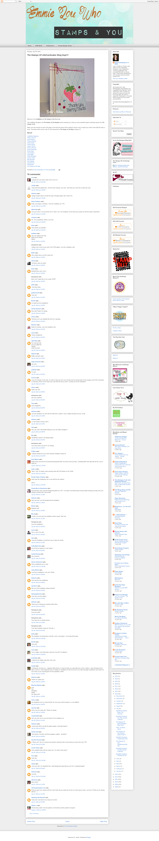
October (118, 701)
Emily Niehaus (31, 139)
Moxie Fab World (120, 616)
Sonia (33, 650)
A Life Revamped (120, 649)
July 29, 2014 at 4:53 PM (38, 590)
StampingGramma (36, 594)
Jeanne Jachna (31, 146)
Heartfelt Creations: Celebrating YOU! (122, 737)
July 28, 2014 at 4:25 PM (38, 321)
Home (29, 45)
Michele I (34, 325)
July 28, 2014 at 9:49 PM (38, 448)
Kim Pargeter (30, 161)
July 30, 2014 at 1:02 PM (38, 662)
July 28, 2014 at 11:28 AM (38, 190)
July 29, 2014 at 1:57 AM (38, 518)
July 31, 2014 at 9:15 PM (38, 802)
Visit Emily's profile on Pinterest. (122, 112)
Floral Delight (118, 573)
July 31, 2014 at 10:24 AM (38, 776)
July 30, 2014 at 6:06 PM (38, 736)
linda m (33, 469)
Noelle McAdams (31, 156)
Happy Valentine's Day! (121, 534)
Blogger (89, 837)
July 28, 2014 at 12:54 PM (38, 230)
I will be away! (118, 651)
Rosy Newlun (35, 459)
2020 (116, 678)
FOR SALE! (38, 45)
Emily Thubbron (36, 201)
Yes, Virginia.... (119, 453)
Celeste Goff (34, 732)
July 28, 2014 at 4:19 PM (38, 313)
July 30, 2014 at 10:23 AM (38, 646)
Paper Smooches (120, 498)
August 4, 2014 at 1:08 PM (38, 810)
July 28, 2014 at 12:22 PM (38, 214)
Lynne (33, 332)
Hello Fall (117, 579)
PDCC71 (115, 358)
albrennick (34, 780)
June (118, 758)
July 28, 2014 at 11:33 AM (38, 198)
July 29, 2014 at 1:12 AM (38, 494)
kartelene (34, 233)
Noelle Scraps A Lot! (121, 539)
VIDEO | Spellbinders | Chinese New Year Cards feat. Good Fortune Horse (123, 465)
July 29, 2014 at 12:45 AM (38, 485)
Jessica (33, 316)
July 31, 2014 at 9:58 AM (38, 768)
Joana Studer (30, 143)
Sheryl (33, 261)
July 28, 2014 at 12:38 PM (38, 222)
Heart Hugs (118, 523)
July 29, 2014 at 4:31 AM (38, 542)
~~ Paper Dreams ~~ (121, 514)
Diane (33, 225)
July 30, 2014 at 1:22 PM (38, 673)
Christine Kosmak (36, 740)
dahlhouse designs (121, 436)
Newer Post (31, 821)
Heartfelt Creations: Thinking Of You (121, 754)
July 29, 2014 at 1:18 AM (38, 502)
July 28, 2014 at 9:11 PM (38, 424)
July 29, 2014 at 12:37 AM (38, 473)
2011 (116, 779)
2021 (116, 676)
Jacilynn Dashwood (121, 623)
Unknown (34, 193)
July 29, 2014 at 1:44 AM (38, 510)
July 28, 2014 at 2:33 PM (38, 289)
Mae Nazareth (31, 159)
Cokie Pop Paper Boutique (120, 585)
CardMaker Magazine (33, 136)
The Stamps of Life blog (33, 166)
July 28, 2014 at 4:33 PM (38, 337)
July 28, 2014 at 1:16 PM (38, 249)
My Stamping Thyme (121, 609)
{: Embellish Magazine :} (122, 665)
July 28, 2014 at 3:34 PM (38, 305)
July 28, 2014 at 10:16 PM (38, 456)
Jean (32, 538)
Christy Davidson (36, 308)
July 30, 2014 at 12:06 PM (38, 654)
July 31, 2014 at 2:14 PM (38, 784)
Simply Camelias (119, 611)
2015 (116, 691)
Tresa (32, 403)
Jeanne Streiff (31, 158)
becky (33, 634)
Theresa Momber (31, 141)
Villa (32, 427)
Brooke (33, 300)
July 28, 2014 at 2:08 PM (38, 265)
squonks (33, 708)
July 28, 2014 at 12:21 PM (38, 206)
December (119, 696)
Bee (32, 435)
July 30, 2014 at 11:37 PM (38, 752)
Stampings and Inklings (122, 554)
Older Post (103, 821)
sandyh (33, 185)
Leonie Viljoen (35, 748)
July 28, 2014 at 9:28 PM (38, 432)
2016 (116, 689)
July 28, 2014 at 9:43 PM (38, 440)
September (119, 703)
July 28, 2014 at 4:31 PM (38, 329)
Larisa (33, 530)
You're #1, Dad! (119, 604)
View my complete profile (120, 78)
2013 (116, 774)
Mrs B (33, 514)
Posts (117, 121)
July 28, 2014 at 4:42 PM (38, 358)
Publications (50, 45)
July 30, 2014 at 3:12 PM (38, 720)
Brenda (33, 642)
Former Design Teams (65, 45)
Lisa (32, 177)
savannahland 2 (120, 445)
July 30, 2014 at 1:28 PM (38, 681)
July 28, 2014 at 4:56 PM (38, 374)
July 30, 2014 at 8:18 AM (38, 622)
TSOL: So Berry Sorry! (120, 728)
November (119, 698)
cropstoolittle (35, 716)
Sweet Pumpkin (119, 549)
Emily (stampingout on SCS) (122, 63)
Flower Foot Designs (121, 594)
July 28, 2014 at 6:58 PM (38, 392)
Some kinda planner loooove (122, 566)
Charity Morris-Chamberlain (39, 488)
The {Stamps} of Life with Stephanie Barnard (123, 480)
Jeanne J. (34, 805)
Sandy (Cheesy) (35, 554)
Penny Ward (30, 151)
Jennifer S (34, 586)
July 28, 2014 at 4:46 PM (38, 366)
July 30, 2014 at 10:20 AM (38, 638)
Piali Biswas (30, 164)
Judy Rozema (31, 163)
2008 (116, 787)
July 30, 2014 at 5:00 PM (38, 728)
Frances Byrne (31, 144)
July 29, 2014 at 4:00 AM (38, 534)
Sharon (33, 387)
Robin (33, 253)
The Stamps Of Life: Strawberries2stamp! (121, 743)
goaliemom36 (35, 292)
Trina (32, 756)
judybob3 (34, 369)
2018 (116, 684)
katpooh (33, 353)
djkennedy (34, 209)
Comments (118, 124)
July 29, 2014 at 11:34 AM (38, 566)
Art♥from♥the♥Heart (121, 461)
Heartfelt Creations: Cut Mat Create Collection (121, 750)
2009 (116, 784)
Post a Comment (34, 813)
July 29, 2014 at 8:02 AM (38, 558)
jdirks (33, 284)
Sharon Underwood (36, 562)
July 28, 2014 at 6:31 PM (38, 384)
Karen (33, 268)
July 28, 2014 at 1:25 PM (38, 257)
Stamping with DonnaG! (38, 797)
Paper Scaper (119, 571)
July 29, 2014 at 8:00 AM (38, 550)
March (118, 766)
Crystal (33, 666)
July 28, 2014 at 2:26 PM (38, 273)
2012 (116, 777)
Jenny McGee (35, 570)
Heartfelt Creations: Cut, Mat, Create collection (121, 718)
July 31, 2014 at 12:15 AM (38, 760)
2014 (116, 694)
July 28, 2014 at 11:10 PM (38, 465)
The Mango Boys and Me (122, 490)
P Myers (33, 451)
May (117, 761)
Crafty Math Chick (36, 546)
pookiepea (34, 658)
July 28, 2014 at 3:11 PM (38, 297)
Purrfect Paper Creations (38, 477)
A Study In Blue (117, 330)
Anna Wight (30, 154)
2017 (116, 686)
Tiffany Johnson (31, 137)
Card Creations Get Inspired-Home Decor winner (121, 299)
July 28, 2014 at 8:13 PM (38, 416)
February (119, 768)
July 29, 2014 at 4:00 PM (38, 582)
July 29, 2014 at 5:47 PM (38, 598)
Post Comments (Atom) (71, 826)
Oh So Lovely (117, 327)
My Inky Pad (118, 643)
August (118, 706)
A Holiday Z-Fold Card (120, 644)
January (118, 771)
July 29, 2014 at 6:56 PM (38, 614)
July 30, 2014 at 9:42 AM (38, 630)
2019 (116, 681)
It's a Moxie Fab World (121, 618)
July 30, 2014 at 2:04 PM (38, 704)
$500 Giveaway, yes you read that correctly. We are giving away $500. (122, 626)
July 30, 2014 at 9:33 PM (38, 744)
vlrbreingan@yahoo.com (38, 788)
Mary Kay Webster (36, 685)
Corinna (33, 377)
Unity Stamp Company (122, 548)
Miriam (33, 506)
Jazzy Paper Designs (121, 471)
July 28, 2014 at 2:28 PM (38, 281)
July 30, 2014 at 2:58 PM (38, 712)
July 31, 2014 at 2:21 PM (38, 794)
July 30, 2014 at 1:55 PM (38, 696)
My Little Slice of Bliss (122, 603)
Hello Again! (118, 509)
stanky (33, 764)
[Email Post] (59, 169)
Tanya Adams (31, 153)
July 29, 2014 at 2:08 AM (38, 526)
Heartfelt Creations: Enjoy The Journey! (121, 712)
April (117, 763)
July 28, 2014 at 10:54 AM (38, 182)
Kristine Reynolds (32, 149)
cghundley (34, 340)
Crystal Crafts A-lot (121, 656)
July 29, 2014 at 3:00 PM (38, 574)
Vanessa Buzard (31, 147)
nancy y (33, 700)
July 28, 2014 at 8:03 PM (38, 408)
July (117, 708)
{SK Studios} (119, 578)
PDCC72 (115, 355)
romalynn (34, 217)
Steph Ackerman (36, 361)
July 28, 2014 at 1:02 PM (38, 241)
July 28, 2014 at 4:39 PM (38, 350)
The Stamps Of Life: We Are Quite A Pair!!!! (121, 733)
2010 (116, 782)
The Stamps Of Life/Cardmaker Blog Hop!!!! (121, 723)
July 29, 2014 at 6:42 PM (38, 606)
